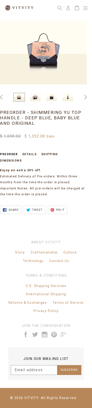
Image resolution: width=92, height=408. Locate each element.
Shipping (49, 154)
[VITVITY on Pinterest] (54, 334)
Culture (70, 252)
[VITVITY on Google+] (64, 334)
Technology (33, 261)
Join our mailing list (46, 359)
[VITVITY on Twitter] (35, 334)
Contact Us (59, 261)
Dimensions (11, 160)
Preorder (9, 154)
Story (20, 252)
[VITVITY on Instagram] (45, 334)
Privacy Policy (46, 311)
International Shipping (46, 294)
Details (29, 154)
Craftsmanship (44, 252)
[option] (19, 97)
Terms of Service (68, 302)
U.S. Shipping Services (46, 286)
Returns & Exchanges (27, 302)
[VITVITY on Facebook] (26, 334)
